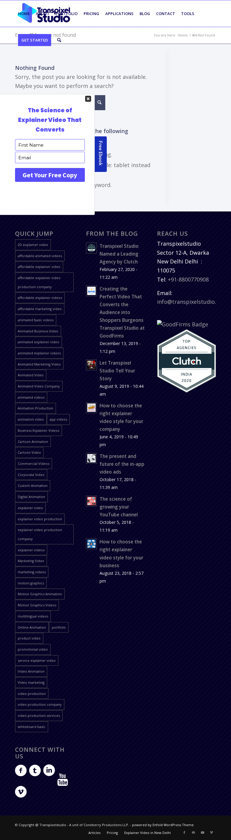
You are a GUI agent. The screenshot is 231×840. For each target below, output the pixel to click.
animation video (31, 419)
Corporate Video (31, 474)
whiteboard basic (31, 726)
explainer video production (40, 519)
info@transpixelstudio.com (192, 301)
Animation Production (35, 408)
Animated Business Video (38, 331)
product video (29, 638)
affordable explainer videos (40, 297)
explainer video (30, 508)
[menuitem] (24, 13)
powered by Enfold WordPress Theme (163, 825)
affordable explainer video (39, 266)
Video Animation (31, 671)
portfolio (59, 627)
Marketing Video (31, 560)
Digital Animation (31, 496)
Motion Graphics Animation (40, 594)
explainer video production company (40, 534)
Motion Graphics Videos (37, 605)
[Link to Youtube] (202, 832)
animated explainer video (38, 342)
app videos (58, 419)
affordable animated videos (40, 256)
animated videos (31, 397)
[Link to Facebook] (184, 832)
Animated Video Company (39, 386)
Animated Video (31, 375)
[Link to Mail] (193, 832)
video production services (39, 715)
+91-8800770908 (188, 279)
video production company (40, 704)
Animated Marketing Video (39, 364)
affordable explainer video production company (39, 282)
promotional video (33, 649)
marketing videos (32, 572)
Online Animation (32, 627)
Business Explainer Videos (38, 430)
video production (32, 693)
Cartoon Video (29, 452)
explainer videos (31, 550)
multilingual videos (33, 616)
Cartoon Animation (33, 441)
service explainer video (37, 660)
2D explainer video (33, 244)
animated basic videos (36, 320)
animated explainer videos (39, 353)
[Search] (59, 40)
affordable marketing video (40, 308)
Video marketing (31, 682)
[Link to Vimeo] (211, 832)
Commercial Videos (33, 463)
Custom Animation (33, 485)
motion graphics (31, 583)
